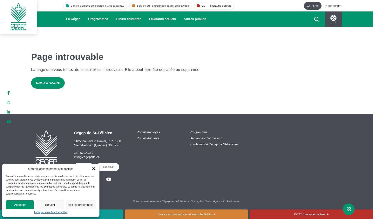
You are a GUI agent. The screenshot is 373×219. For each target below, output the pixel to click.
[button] (94, 169)
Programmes (98, 19)
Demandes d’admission (206, 138)
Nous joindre (333, 5)
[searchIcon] (316, 19)
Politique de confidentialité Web (50, 212)
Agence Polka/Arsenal (226, 201)
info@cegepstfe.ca (87, 157)
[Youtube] (108, 179)
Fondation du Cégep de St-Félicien (214, 144)
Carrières (313, 5)
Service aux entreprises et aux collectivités (185, 214)
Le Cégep (73, 19)
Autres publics (195, 19)
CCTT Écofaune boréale (309, 214)
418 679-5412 (83, 153)
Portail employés (148, 132)
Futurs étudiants (128, 19)
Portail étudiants (148, 138)
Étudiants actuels (162, 19)
